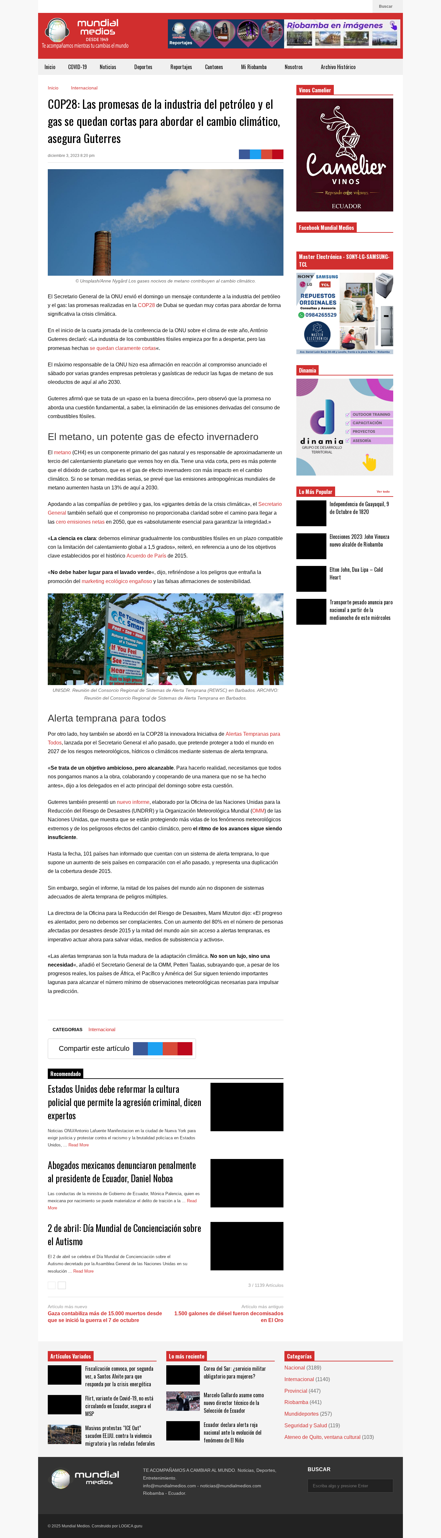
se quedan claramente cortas (123, 348)
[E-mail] (266, 154)
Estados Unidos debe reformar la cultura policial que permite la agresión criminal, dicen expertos (124, 1102)
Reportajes (181, 67)
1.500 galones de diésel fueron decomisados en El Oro (228, 1317)
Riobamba (296, 1402)
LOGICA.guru (130, 1526)
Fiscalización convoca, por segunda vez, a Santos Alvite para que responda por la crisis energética (119, 1376)
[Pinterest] (277, 154)
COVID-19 (77, 67)
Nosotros (294, 67)
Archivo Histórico (338, 67)
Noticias (109, 67)
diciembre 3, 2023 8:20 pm (71, 155)
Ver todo (384, 491)
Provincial (295, 1391)
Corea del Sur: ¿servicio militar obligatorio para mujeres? (235, 1372)
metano (62, 452)
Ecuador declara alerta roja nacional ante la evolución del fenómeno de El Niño (233, 1432)
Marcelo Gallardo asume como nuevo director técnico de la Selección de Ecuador (234, 1402)
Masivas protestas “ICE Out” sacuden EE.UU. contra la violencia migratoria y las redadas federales (120, 1435)
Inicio (50, 67)
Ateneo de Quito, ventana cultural (322, 1437)
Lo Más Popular (316, 492)
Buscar (386, 6)
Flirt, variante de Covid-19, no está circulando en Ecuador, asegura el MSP (119, 1406)
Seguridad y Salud (305, 1425)
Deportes (144, 67)
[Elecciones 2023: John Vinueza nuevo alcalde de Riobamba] (311, 546)
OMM (258, 811)
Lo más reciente (186, 1356)
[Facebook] (364, 6)
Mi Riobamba (254, 67)
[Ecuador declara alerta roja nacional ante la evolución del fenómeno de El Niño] (183, 1431)
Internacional (101, 1029)
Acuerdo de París (146, 556)
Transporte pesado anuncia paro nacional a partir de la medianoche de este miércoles (361, 609)
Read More (79, 1145)
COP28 (146, 305)
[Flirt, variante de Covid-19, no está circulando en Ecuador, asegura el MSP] (64, 1404)
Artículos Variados (70, 1356)
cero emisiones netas (80, 522)
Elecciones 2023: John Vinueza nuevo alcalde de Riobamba (359, 540)
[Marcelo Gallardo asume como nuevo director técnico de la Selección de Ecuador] (183, 1401)
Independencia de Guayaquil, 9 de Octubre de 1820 (359, 508)
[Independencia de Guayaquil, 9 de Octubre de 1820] (311, 513)
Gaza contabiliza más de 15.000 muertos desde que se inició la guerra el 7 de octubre (105, 1317)
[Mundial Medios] (85, 38)
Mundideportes (301, 1414)
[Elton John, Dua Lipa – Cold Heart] (311, 579)
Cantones (214, 67)
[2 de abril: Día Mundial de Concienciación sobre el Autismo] (246, 1246)
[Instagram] (354, 6)
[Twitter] (255, 154)
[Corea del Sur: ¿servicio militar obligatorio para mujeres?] (183, 1375)
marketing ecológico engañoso (117, 581)
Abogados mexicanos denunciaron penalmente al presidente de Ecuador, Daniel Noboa (122, 1171)
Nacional (294, 1367)
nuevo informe (133, 802)
